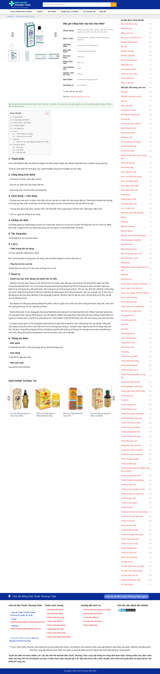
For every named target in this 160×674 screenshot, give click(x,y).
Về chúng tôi (89, 12)
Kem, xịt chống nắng (129, 181)
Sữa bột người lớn (129, 320)
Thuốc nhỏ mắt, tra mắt (130, 423)
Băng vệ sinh (126, 28)
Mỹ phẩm (52, 12)
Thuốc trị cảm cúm (128, 485)
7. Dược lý (15, 139)
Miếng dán (125, 263)
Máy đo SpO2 (126, 231)
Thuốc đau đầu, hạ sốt (130, 382)
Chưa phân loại (127, 78)
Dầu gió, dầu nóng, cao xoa (25, 16)
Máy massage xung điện (131, 240)
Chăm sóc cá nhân (69, 12)
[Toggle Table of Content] (45, 114)
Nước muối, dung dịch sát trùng (134, 284)
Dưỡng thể (125, 119)
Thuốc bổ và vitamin (129, 365)
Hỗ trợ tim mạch (127, 151)
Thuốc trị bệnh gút (128, 464)
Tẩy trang (125, 352)
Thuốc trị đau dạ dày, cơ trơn (133, 489)
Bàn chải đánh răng (129, 24)
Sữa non (124, 325)
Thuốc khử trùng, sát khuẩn (132, 414)
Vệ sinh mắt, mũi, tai (129, 575)
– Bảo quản (19, 147)
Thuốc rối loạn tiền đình (131, 436)
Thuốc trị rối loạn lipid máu (132, 516)
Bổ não (124, 47)
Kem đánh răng (127, 167)
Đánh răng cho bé (128, 128)
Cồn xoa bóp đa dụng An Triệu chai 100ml (19, 414)
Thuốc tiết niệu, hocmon (131, 445)
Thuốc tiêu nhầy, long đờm (132, 450)
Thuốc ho (125, 400)
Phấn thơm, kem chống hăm (132, 306)
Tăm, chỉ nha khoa (128, 338)
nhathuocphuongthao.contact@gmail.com (27, 622)
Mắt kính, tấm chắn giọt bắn (132, 213)
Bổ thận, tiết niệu (128, 56)
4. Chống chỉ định (18, 125)
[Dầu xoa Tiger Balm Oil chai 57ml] (74, 399)
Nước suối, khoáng (129, 297)
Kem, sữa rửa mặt (128, 172)
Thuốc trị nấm (126, 507)
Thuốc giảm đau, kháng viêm (133, 391)
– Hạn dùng (19, 150)
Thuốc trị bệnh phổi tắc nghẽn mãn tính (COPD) (135, 469)
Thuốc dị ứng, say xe (129, 370)
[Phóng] (11, 46)
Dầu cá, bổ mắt (127, 83)
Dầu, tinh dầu (126, 106)
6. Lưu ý (15, 131)
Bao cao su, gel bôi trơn (131, 38)
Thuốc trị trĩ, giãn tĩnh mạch (132, 535)
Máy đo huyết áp (128, 226)
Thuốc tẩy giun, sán (129, 441)
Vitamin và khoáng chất (130, 580)
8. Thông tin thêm (18, 145)
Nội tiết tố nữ (126, 279)
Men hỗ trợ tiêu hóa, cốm (131, 254)
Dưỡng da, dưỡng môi (130, 115)
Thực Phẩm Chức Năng (21, 12)
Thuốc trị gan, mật (128, 498)
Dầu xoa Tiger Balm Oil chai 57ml (72, 414)
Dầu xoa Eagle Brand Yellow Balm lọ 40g (45, 414)
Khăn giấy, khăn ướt (129, 190)
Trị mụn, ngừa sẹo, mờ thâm (132, 566)
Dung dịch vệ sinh (128, 110)
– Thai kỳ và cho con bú (23, 136)
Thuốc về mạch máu (129, 544)
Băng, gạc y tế (127, 33)
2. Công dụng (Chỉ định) (20, 120)
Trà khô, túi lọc (127, 562)
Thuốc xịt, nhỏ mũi (128, 553)
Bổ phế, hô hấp (127, 51)
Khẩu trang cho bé (128, 199)
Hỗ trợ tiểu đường (128, 146)
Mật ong (124, 222)
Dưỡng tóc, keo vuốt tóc (131, 124)
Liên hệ (102, 12)
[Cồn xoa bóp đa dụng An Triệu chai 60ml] (101, 399)
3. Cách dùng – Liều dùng (21, 123)
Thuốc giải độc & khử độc (131, 386)
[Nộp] (114, 4)
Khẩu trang (125, 195)
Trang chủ (10, 16)
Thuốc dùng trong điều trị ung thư (133, 376)
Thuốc (40, 12)
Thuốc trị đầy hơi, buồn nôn (132, 494)
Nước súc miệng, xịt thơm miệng (134, 293)
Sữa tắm (124, 329)
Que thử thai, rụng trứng (131, 311)
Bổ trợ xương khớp (129, 60)
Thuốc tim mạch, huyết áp (131, 454)
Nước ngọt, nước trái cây (131, 288)
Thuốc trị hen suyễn (129, 503)
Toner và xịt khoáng (129, 557)
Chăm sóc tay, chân (129, 74)
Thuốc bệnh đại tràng (130, 361)
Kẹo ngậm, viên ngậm (130, 186)
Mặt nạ (124, 217)
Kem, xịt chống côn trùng (131, 177)
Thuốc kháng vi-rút (128, 409)
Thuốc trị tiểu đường (129, 530)
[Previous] (12, 34)
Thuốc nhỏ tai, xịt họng (130, 427)
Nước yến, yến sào (129, 302)
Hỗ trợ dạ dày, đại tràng (130, 142)
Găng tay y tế (126, 137)
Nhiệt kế (124, 275)
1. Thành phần (17, 117)
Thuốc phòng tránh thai (130, 432)
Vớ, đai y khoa (127, 584)
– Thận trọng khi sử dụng (23, 134)
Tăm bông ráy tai (128, 334)
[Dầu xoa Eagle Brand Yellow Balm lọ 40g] (48, 399)
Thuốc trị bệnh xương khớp (132, 480)
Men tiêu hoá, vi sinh (129, 258)
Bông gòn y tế (126, 65)
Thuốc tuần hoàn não (130, 539)
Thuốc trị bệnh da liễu (130, 459)
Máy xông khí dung (129, 249)
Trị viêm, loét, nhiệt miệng (131, 571)
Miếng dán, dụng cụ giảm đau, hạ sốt (135, 268)
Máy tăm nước (127, 244)
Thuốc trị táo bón (128, 521)
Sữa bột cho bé (127, 316)
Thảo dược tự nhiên (129, 356)
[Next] (55, 34)
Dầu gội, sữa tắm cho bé (131, 96)
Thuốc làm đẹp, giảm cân (131, 418)
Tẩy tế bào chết (127, 347)
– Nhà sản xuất (20, 152)
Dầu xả (124, 101)
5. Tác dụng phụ (18, 128)
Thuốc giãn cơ (127, 396)
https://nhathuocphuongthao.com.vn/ (25, 629)
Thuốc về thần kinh (129, 548)
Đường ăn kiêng (128, 133)
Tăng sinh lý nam (128, 343)
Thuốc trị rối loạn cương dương (134, 512)
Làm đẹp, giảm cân (129, 204)
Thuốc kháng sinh (128, 405)
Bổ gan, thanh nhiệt (129, 42)
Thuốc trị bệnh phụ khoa (131, 476)
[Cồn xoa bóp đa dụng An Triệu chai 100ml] (21, 399)
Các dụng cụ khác (128, 69)
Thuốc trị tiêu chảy (128, 525)
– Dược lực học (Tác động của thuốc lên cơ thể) (31, 142)
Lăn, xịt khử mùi (127, 208)
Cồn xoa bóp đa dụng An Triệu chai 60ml (100, 414)
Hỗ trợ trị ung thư (128, 163)
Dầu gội (124, 92)
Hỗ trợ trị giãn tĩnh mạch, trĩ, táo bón (134, 156)
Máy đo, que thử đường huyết (133, 235)
